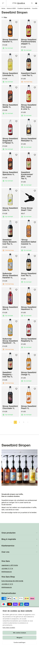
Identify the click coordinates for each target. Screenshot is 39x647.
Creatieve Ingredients (23, 8)
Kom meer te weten (9, 627)
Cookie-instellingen (19, 642)
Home (3, 8)
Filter (5, 17)
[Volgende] (28, 422)
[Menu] (3, 3)
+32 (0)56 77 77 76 (7, 568)
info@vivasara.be (7, 572)
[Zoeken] (32, 3)
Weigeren (19, 637)
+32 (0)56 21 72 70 (7, 584)
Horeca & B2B (11, 8)
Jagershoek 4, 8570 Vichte (10, 565)
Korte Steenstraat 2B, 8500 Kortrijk (12, 581)
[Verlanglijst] (16, 22)
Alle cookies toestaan (19, 632)
